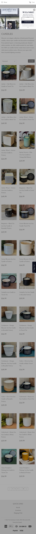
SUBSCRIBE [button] (27, 22)
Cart (33, 2)
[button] (34, 10)
